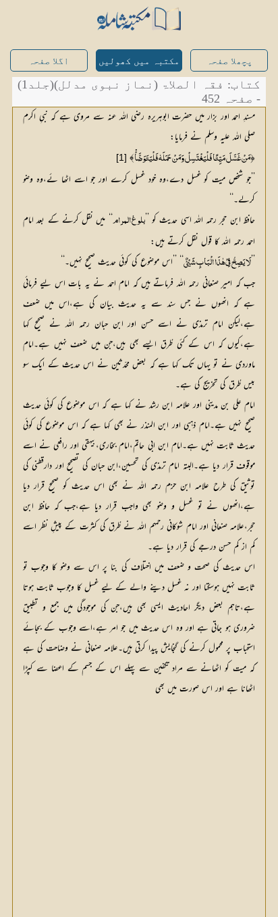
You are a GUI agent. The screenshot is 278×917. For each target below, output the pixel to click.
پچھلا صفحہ (229, 61)
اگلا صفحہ (48, 61)
